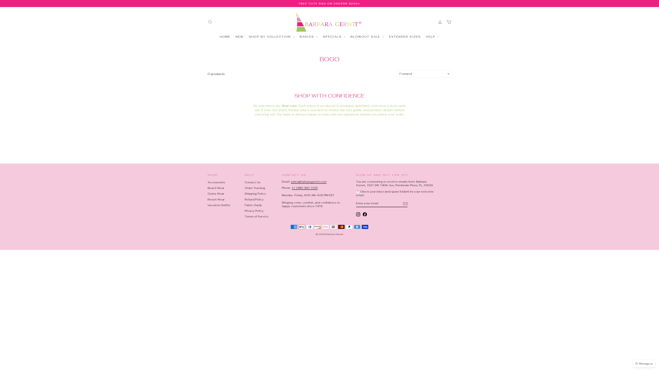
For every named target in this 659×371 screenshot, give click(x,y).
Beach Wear (216, 188)
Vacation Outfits (219, 205)
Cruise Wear (216, 193)
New (240, 36)
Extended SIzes (405, 36)
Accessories (216, 182)
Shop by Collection (270, 36)
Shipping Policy (255, 193)
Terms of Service (256, 216)
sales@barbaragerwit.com (309, 181)
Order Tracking (255, 188)
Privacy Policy (254, 210)
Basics (307, 36)
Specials (333, 36)
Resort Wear (216, 199)
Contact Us (253, 182)
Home (225, 36)
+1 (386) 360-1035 (305, 187)
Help (431, 36)
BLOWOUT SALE (366, 36)
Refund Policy (254, 199)
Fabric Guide (253, 205)
